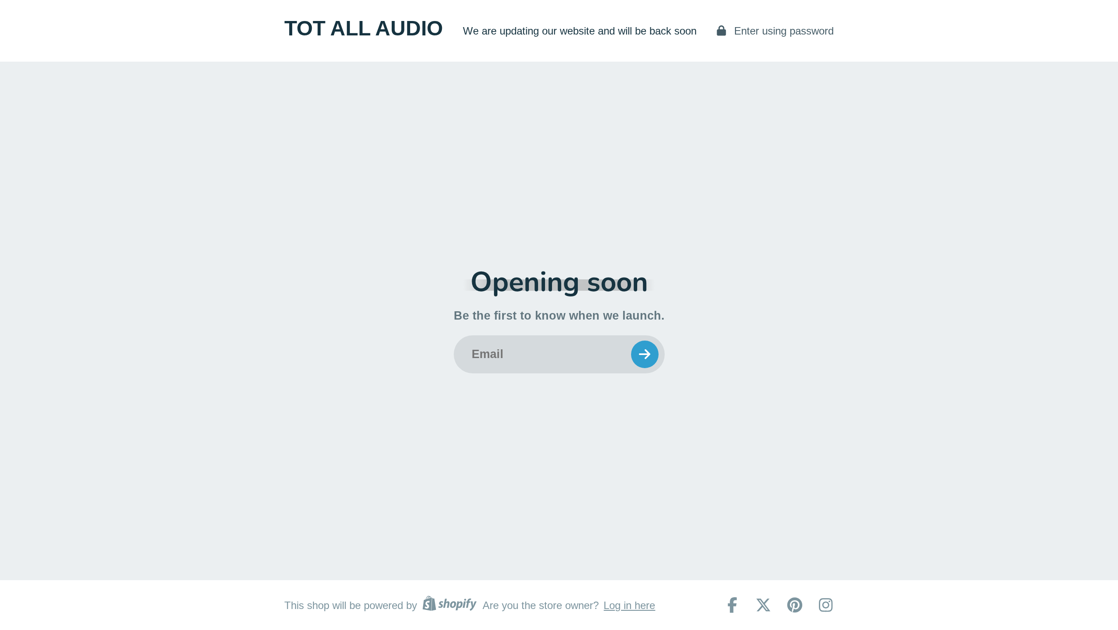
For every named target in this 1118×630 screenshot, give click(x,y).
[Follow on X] (763, 605)
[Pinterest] (795, 605)
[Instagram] (826, 605)
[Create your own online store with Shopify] (449, 605)
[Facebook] (732, 605)
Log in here (629, 605)
